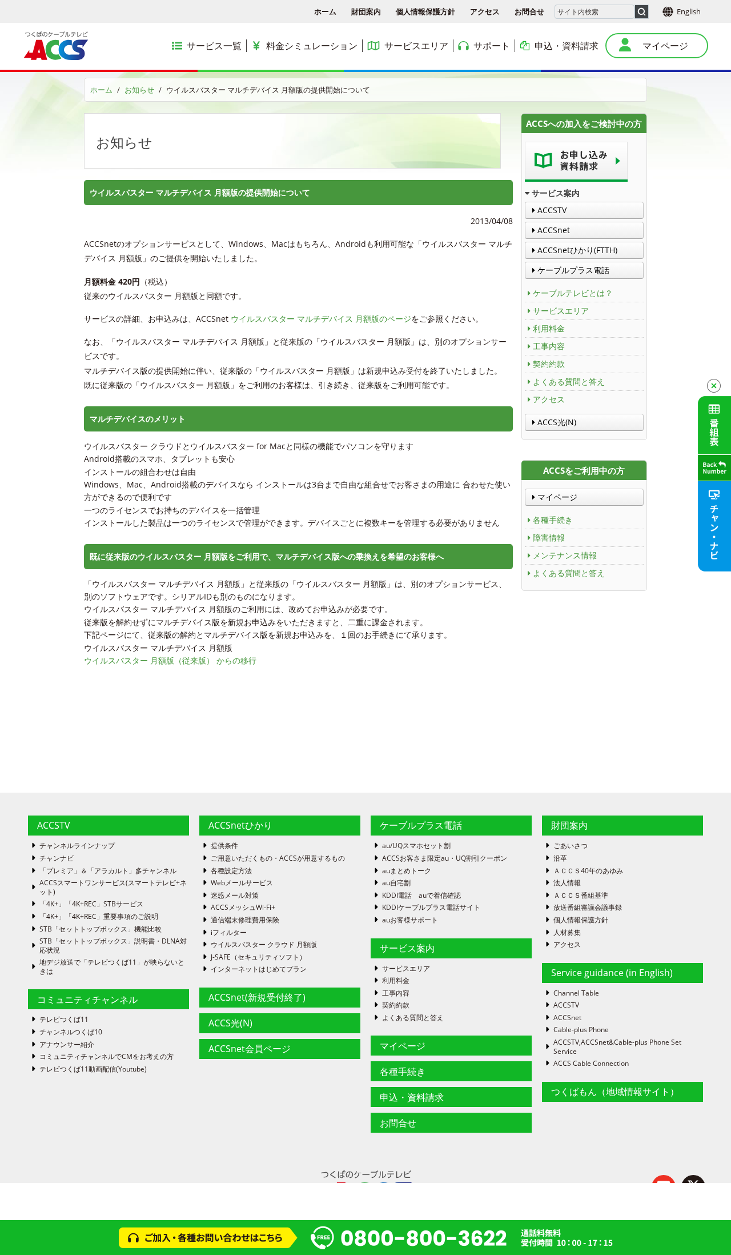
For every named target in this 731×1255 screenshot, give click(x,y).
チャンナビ (56, 858)
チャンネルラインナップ (77, 845)
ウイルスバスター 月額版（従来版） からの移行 (170, 660)
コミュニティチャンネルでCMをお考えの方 (106, 1056)
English (689, 11)
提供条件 (224, 845)
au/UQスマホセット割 (416, 845)
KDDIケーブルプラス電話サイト (431, 907)
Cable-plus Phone (581, 1029)
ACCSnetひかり (240, 825)
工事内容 (549, 346)
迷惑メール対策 (235, 895)
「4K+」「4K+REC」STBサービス (91, 904)
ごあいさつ (570, 845)
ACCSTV (551, 210)
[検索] (641, 12)
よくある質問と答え (569, 381)
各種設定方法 (231, 871)
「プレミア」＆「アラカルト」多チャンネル (107, 871)
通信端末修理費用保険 (245, 920)
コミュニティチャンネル (87, 999)
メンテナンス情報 (565, 555)
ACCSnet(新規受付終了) (257, 997)
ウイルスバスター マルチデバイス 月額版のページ (321, 318)
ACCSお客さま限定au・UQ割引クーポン (444, 858)
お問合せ (529, 11)
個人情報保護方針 (425, 11)
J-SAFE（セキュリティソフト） (258, 957)
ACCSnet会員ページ (249, 1048)
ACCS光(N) (555, 422)
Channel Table (576, 993)
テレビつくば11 (64, 1019)
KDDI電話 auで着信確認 (421, 895)
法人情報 (567, 883)
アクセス (485, 11)
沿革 (560, 858)
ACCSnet (552, 230)
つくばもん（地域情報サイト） (615, 1091)
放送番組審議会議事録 (587, 907)
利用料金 (549, 328)
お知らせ (139, 90)
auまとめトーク (406, 871)
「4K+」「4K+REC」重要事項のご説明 (98, 916)
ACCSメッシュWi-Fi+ (243, 907)
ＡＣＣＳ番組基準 (580, 895)
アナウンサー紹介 (66, 1044)
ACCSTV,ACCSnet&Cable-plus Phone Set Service (617, 1047)
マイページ (556, 496)
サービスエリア (561, 310)
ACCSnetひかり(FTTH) (576, 250)
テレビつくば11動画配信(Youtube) (93, 1069)
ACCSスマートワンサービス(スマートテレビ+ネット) (113, 887)
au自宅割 (396, 883)
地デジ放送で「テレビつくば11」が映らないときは (111, 967)
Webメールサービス (242, 883)
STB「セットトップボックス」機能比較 (100, 929)
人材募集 (567, 932)
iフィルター (229, 932)
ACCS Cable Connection (591, 1063)
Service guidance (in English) (612, 972)
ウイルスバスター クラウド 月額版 (264, 944)
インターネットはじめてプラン (259, 969)
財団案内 (366, 11)
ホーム (325, 11)
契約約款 (549, 363)
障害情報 (549, 537)
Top (704, 1228)
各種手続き (553, 519)
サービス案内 (407, 948)
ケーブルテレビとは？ (573, 292)
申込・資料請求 (412, 1097)
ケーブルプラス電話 (572, 270)
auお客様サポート (410, 920)
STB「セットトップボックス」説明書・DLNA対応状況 (113, 945)
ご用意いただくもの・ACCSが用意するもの (278, 858)
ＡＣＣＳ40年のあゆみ (588, 871)
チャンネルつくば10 (70, 1032)
